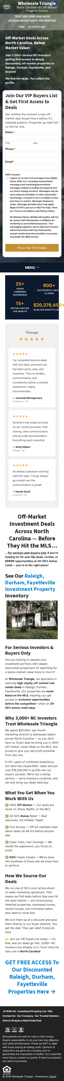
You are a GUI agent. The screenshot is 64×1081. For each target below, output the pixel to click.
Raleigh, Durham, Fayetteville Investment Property (30, 582)
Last (35, 143)
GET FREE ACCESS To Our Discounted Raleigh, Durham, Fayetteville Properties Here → (32, 977)
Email (9, 161)
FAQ (22, 27)
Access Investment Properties (32, 20)
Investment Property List (32, 1011)
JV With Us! (36, 27)
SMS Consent (12, 174)
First (7, 143)
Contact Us (9, 1016)
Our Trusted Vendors (47, 1016)
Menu (30, 268)
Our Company (25, 1016)
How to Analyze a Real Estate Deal (22, 1020)
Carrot (52, 1076)
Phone (10, 149)
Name (10, 132)
